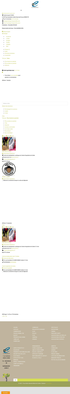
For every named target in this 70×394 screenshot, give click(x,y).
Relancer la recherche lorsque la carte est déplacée (15, 180)
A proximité (7, 55)
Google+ (8, 40)
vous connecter (14, 75)
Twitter (8, 38)
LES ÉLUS (15, 329)
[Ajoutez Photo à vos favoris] (2, 72)
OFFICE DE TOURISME (37, 353)
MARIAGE (15, 359)
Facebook (8, 36)
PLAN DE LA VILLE (36, 357)
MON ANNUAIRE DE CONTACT (39, 355)
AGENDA (53, 350)
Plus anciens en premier (10, 63)
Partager (5, 33)
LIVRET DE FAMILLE (18, 363)
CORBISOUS (35, 327)
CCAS (33, 335)
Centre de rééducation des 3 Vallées (10, 256)
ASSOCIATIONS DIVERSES (57, 339)
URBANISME (16, 365)
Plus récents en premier (10, 61)
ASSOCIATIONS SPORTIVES (58, 337)
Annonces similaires (9, 53)
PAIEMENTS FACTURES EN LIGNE (21, 352)
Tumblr (8, 42)
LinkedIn (8, 44)
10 (5, 316)
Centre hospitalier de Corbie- (9, 266)
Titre (6, 123)
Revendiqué (7, 131)
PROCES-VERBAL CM (18, 333)
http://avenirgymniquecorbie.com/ (12, 23)
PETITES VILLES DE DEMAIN (58, 359)
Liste (4, 136)
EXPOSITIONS (54, 329)
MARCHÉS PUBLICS (56, 357)
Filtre (3, 116)
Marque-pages (6, 31)
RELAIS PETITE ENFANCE (38, 329)
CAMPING (34, 337)
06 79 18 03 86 (14, 19)
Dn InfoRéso (49, 383)
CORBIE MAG (16, 341)
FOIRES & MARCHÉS (37, 348)
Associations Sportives (9, 13)
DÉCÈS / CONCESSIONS (19, 361)
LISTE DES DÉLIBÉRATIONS (58, 355)
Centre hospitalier (7, 268)
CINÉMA (53, 331)
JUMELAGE (16, 339)
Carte (6, 51)
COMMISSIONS (17, 331)
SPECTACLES (54, 327)
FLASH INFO (54, 352)
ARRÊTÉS (53, 346)
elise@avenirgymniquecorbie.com (12, 21)
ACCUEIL (15, 327)
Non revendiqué (8, 132)
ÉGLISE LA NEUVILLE (37, 352)
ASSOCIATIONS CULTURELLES (58, 335)
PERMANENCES (36, 346)
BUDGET (15, 335)
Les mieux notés (9, 129)
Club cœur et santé (6, 151)
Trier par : (6, 58)
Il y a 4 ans (16, 70)
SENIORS (34, 339)
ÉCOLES (34, 333)
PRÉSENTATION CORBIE (19, 337)
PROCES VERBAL (55, 353)
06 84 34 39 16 (14, 157)
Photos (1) (7, 49)
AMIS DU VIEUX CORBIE (38, 350)
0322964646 (13, 262)
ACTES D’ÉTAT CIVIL (18, 357)
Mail (7, 46)
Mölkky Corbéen (6, 176)
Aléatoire (7, 65)
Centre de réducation (8, 258)
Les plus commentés (10, 127)
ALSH (33, 331)
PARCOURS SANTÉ (55, 333)
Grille (8, 136)
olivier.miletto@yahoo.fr (9, 159)
